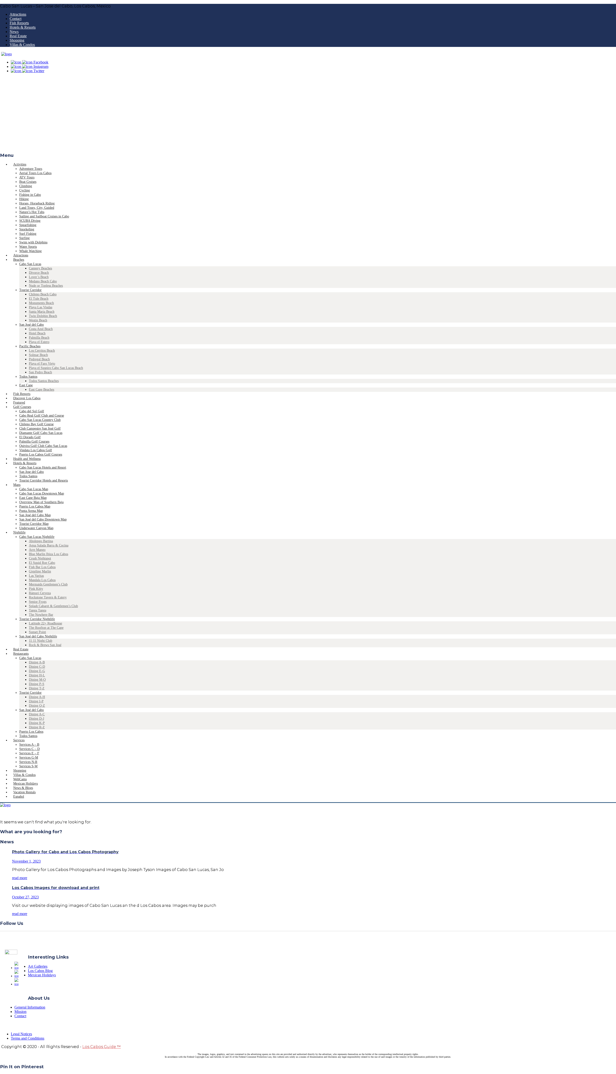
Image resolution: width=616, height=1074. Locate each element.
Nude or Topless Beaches (46, 285)
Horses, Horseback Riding (37, 203)
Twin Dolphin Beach (43, 316)
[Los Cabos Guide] (6, 54)
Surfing (24, 238)
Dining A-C (37, 714)
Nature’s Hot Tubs (31, 212)
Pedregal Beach (39, 359)
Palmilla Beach (39, 337)
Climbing (25, 186)
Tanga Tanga (37, 610)
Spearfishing (27, 225)
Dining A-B (37, 662)
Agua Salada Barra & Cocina (48, 545)
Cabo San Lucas (30, 264)
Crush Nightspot (40, 558)
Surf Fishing (27, 233)
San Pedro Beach (40, 372)
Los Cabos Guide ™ (101, 1046)
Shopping (17, 40)
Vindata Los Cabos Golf (35, 450)
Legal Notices (21, 1034)
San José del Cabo (31, 324)
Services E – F (29, 753)
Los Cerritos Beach (42, 350)
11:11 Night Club (40, 640)
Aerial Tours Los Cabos (35, 173)
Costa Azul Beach (41, 329)
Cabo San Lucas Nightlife (36, 537)
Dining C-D (37, 666)
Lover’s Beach (39, 277)
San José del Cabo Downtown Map (43, 519)
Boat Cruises (27, 182)
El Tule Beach (38, 298)
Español (18, 796)
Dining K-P (37, 723)
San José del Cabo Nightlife (38, 636)
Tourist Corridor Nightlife (37, 619)
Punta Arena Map (31, 511)
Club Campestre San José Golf (40, 428)
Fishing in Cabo (30, 195)
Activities (19, 164)
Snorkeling (26, 229)
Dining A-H (37, 697)
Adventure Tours (30, 169)
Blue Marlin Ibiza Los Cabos (48, 554)
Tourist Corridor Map (34, 524)
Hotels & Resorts (23, 27)
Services (19, 740)
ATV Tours (26, 177)
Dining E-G (37, 671)
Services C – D (29, 749)
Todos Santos (28, 376)
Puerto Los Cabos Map (34, 506)
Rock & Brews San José (45, 645)
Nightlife (19, 532)
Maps (16, 485)
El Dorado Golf (30, 437)
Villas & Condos (22, 45)
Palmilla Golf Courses (34, 441)
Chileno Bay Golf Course (36, 424)
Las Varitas (36, 576)
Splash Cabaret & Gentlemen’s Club (53, 606)
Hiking (24, 199)
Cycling (24, 190)
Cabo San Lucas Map (33, 489)
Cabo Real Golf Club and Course (41, 415)
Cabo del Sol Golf (31, 411)
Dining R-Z (37, 727)
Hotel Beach (37, 333)
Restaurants (21, 653)
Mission (20, 1012)
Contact (15, 19)
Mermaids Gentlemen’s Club (48, 584)
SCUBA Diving (29, 220)
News (14, 32)
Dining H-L (37, 675)
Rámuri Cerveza (40, 593)
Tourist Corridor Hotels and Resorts (43, 480)
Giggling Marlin (40, 571)
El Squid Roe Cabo (42, 563)
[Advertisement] (308, 114)
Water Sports (28, 246)
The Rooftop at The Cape (46, 627)
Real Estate (18, 36)
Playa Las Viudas (40, 307)
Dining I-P (36, 701)
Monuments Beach (41, 303)
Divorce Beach (39, 272)
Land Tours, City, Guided (36, 208)
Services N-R (28, 762)
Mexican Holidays (42, 975)
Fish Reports (19, 23)
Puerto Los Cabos (31, 731)
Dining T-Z (37, 688)
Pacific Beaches (29, 346)
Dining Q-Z (37, 705)
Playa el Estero (39, 342)
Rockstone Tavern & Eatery (48, 597)
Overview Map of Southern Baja (41, 502)
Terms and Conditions (27, 1038)
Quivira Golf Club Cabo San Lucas (43, 446)
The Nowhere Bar (41, 614)
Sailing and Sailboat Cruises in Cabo (44, 216)
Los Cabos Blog (40, 971)
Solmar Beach (38, 355)
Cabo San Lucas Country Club (40, 420)
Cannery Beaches (40, 268)
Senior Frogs (37, 602)
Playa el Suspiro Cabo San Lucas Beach (56, 368)
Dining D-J (36, 718)
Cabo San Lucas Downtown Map (41, 493)
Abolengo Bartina (41, 541)
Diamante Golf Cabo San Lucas (40, 433)
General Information (29, 1007)
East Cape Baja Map (33, 498)
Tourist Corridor (30, 290)
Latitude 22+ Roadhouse (45, 623)
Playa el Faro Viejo (42, 363)
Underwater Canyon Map (36, 528)
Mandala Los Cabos (42, 580)
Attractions (18, 14)
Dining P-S (36, 684)
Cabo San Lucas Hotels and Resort (42, 467)
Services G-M (28, 757)
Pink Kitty (36, 589)
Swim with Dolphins (33, 242)
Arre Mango (37, 550)
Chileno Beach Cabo (43, 294)
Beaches (18, 259)
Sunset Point (37, 632)
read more (19, 878)
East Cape (26, 385)
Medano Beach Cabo (43, 281)
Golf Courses (22, 407)
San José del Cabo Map (35, 515)
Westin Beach (38, 320)
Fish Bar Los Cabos (42, 567)
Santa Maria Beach (41, 311)
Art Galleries (37, 966)
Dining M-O (37, 679)
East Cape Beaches (41, 389)
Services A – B (29, 744)
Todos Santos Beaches (44, 381)
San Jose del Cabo (31, 472)
